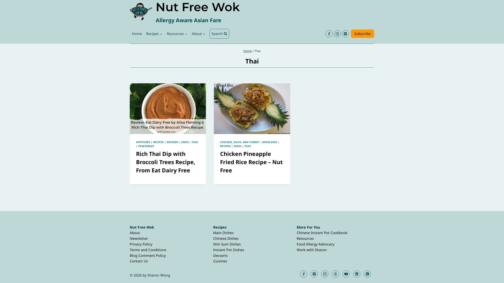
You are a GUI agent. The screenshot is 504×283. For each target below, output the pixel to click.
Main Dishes (223, 232)
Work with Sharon (312, 249)
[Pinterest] (345, 33)
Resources (305, 238)
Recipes (158, 142)
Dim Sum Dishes (227, 244)
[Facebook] (329, 33)
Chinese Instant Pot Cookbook (322, 232)
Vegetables (146, 146)
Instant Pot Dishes (228, 249)
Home (137, 33)
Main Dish (269, 142)
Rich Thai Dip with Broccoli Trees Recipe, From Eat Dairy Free (165, 162)
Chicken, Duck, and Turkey (239, 142)
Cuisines (220, 261)
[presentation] (168, 108)
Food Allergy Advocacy (315, 244)
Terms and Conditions (148, 249)
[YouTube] (346, 273)
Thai (195, 142)
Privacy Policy (141, 244)
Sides (185, 142)
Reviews (172, 142)
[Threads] (335, 273)
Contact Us (139, 261)
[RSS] (367, 273)
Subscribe (362, 33)
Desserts (220, 255)
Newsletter (139, 238)
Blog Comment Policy (148, 255)
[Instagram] (337, 33)
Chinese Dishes (226, 238)
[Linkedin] (356, 273)
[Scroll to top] (494, 277)
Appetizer (143, 142)
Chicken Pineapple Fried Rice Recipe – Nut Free (251, 162)
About (135, 232)
